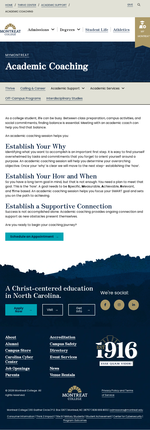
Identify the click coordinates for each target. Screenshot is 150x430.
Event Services (63, 356)
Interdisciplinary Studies (64, 98)
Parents (12, 374)
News (54, 368)
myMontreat (17, 55)
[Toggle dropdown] (53, 29)
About (10, 337)
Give (130, 4)
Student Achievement (99, 416)
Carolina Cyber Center (19, 359)
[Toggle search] (139, 5)
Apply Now (18, 310)
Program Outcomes (75, 420)
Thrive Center (27, 5)
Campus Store (18, 350)
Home (9, 5)
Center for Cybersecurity (127, 416)
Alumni (12, 343)
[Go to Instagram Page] (119, 305)
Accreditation (62, 337)
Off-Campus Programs (23, 98)
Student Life (96, 29)
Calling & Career (33, 88)
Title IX (59, 416)
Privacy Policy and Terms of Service (117, 393)
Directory (59, 350)
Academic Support (54, 5)
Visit (50, 309)
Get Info (79, 310)
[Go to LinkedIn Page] (133, 305)
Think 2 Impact (45, 416)
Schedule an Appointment (32, 236)
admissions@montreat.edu (126, 410)
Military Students (74, 416)
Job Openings (17, 368)
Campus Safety (63, 343)
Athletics (121, 29)
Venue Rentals (62, 374)
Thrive (10, 88)
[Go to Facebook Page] (105, 305)
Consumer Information (20, 416)
